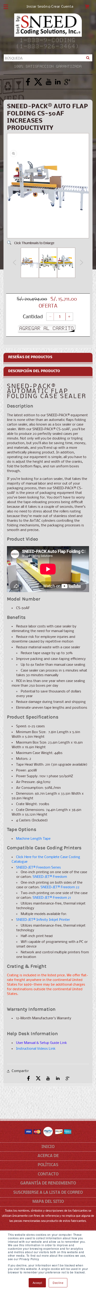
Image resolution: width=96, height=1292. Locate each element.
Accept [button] (37, 1283)
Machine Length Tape (33, 839)
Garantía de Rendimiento (48, 1183)
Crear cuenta (62, 7)
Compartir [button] (20, 1071)
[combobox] (48, 57)
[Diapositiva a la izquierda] (14, 264)
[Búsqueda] (87, 57)
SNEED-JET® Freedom (50, 877)
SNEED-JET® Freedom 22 (60, 887)
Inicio (48, 1147)
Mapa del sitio (48, 1202)
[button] (5, 6)
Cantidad (33, 317)
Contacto (48, 1174)
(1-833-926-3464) (48, 46)
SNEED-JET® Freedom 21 (52, 898)
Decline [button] (58, 1283)
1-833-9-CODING (48, 40)
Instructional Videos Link (35, 1049)
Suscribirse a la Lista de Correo (48, 1192)
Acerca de (48, 1156)
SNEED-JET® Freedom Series (38, 867)
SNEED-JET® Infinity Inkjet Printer (43, 920)
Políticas (48, 1165)
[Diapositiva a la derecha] (81, 264)
